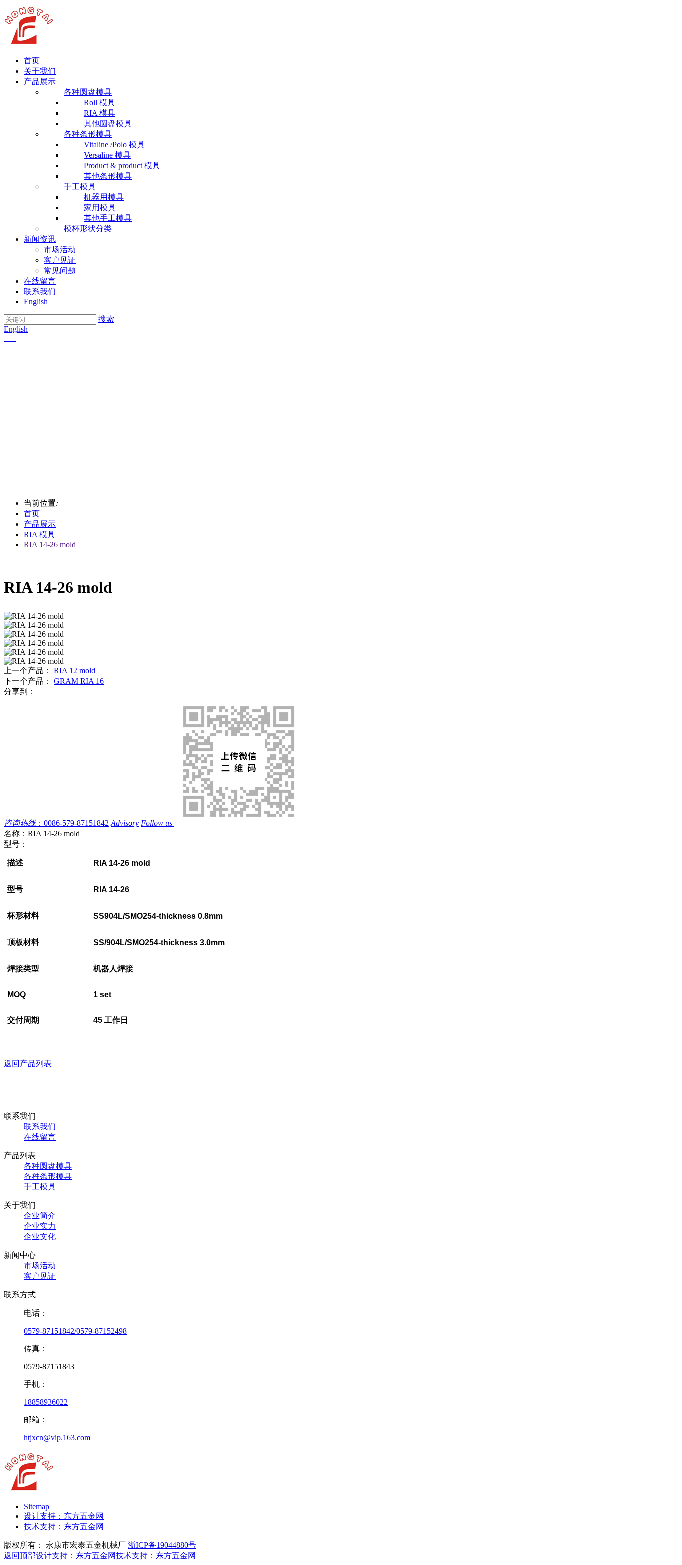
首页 (32, 60)
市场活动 (60, 249)
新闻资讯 (40, 239)
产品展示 (40, 81)
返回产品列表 (28, 1063)
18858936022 (46, 1402)
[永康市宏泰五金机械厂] (29, 43)
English (36, 301)
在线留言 (40, 281)
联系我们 (40, 291)
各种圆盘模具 (48, 1166)
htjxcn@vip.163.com (57, 1437)
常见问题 (60, 270)
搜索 (106, 319)
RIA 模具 (39, 534)
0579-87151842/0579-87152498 (75, 1331)
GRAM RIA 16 (79, 681)
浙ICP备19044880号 (162, 1545)
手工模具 (40, 1186)
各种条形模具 (48, 1176)
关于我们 (40, 71)
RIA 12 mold (74, 670)
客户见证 (60, 260)
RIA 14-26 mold (50, 544)
